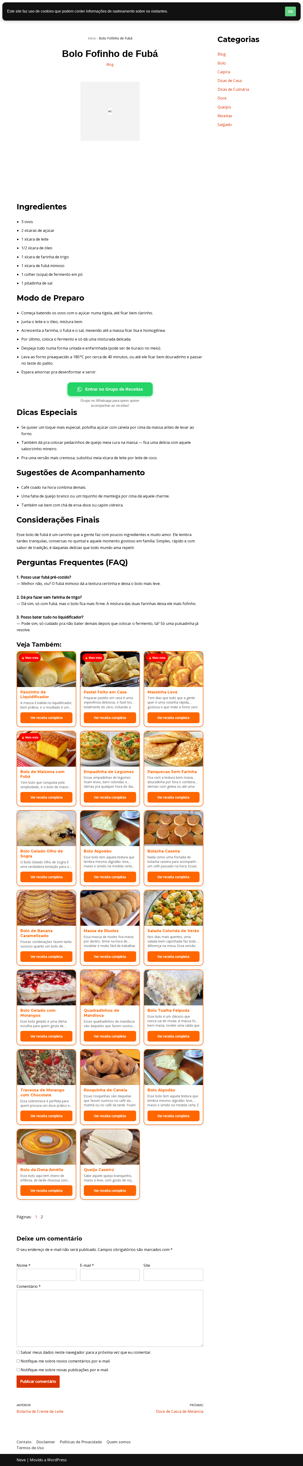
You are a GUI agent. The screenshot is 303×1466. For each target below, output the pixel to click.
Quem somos (119, 1441)
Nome (24, 1265)
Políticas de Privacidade (81, 1441)
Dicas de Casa (230, 80)
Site (146, 1265)
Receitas (225, 115)
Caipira (224, 71)
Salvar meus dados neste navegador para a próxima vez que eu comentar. (86, 1352)
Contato (24, 1441)
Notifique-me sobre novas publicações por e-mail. (65, 1369)
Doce (222, 98)
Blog (110, 64)
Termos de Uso (30, 1447)
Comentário (29, 1286)
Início (92, 38)
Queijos (224, 107)
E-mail (87, 1265)
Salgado (225, 124)
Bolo (222, 63)
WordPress (57, 1459)
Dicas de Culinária (233, 89)
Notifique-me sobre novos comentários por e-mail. (65, 1361)
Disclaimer (45, 1441)
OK (290, 11)
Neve (21, 1459)
